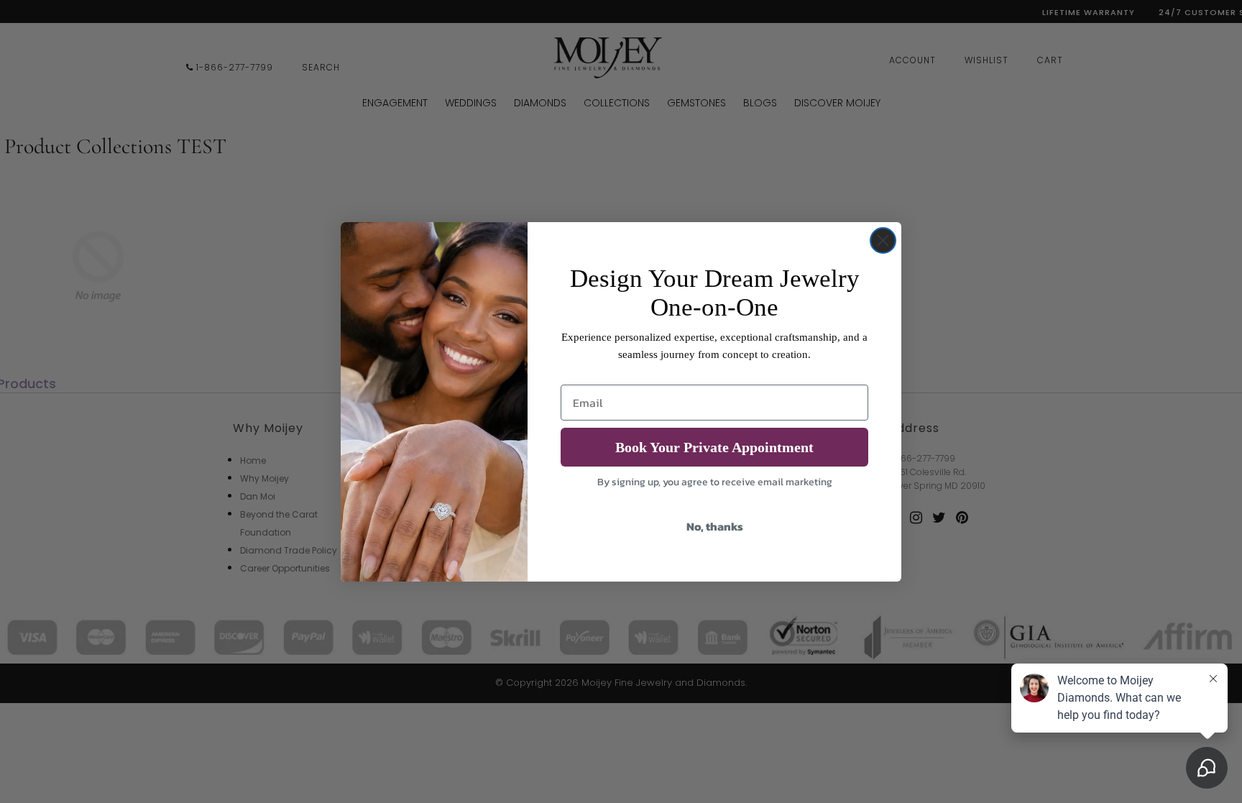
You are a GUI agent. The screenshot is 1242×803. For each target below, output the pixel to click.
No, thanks (714, 526)
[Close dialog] (883, 240)
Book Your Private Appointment (714, 447)
